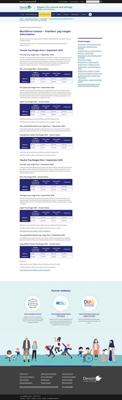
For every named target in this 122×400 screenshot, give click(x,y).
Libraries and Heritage (67, 379)
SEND (58, 14)
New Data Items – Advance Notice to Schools (89, 44)
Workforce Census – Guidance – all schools (89, 71)
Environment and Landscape (69, 376)
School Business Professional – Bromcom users (90, 73)
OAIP (53, 14)
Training (83, 14)
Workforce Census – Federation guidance (88, 62)
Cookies (28, 398)
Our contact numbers (67, 387)
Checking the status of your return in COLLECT (89, 51)
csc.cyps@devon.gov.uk (26, 396)
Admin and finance (44, 14)
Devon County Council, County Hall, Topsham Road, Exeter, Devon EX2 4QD (39, 387)
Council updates (63, 1)
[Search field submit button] (101, 1)
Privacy (39, 398)
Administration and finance (31, 18)
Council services (74, 1)
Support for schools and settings (54, 8)
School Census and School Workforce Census (61, 18)
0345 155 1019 (36, 396)
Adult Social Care (24, 373)
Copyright (34, 398)
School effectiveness (31, 14)
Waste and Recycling (67, 382)
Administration (43, 18)
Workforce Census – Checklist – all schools (89, 64)
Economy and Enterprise (47, 376)
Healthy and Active (24, 379)
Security (44, 398)
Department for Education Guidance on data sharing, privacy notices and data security (89, 85)
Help (82, 1)
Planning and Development (26, 382)
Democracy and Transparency (27, 376)
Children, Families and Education (48, 373)
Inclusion (66, 14)
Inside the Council (45, 379)
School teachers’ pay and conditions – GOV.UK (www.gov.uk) (35, 231)
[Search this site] (90, 14)
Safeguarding (74, 14)
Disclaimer (22, 398)
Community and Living (67, 373)
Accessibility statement (52, 398)
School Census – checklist (84, 60)
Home (22, 14)
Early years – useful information (86, 53)
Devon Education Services (32, 314)
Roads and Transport (46, 382)
